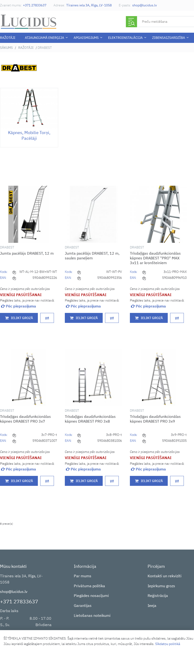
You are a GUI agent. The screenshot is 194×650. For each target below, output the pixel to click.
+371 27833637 (34, 5)
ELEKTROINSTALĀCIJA (125, 38)
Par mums (82, 575)
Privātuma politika (89, 585)
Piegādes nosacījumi (91, 595)
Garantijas (83, 605)
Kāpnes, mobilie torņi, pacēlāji (29, 135)
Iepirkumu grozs (161, 585)
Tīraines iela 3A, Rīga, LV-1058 (89, 5)
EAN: (3, 277)
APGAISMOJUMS (86, 38)
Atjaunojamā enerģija (44, 38)
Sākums (6, 47)
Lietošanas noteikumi (92, 615)
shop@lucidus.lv (144, 5)
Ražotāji (7, 38)
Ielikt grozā (22, 318)
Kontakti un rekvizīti (164, 575)
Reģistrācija (158, 595)
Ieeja (152, 605)
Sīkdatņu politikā (167, 644)
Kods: (4, 272)
